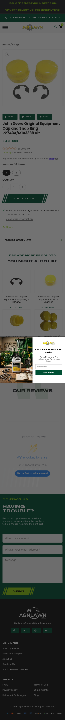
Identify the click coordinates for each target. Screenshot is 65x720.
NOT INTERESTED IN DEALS (49, 377)
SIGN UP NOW (48, 372)
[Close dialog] (62, 339)
